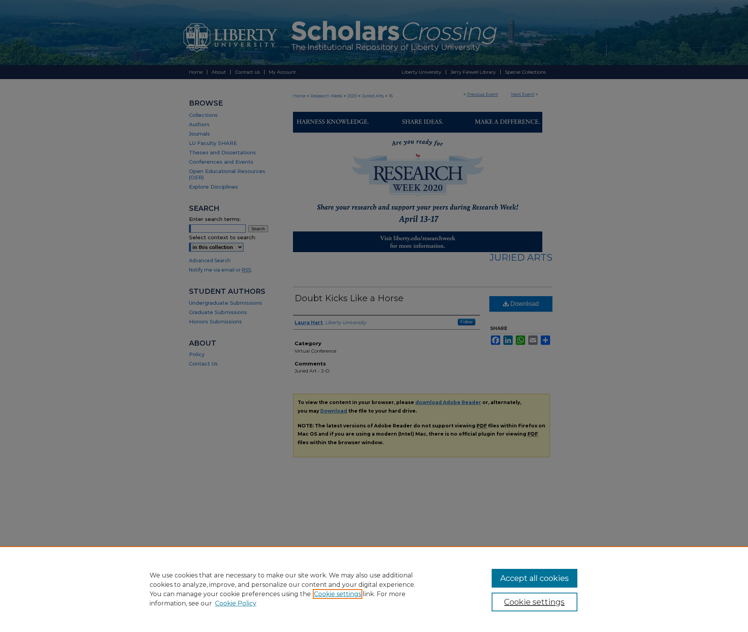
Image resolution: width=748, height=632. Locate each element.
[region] (374, 589)
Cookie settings (337, 594)
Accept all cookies (534, 578)
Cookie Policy (235, 603)
